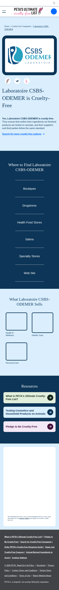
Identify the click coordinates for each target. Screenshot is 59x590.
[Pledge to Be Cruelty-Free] (29, 426)
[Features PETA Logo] (27, 81)
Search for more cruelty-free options (21, 134)
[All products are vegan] (17, 81)
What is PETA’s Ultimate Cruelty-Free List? (23, 537)
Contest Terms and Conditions (24, 570)
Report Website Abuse (42, 576)
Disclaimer (41, 565)
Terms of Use (24, 576)
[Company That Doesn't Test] (8, 81)
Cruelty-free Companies (21, 26)
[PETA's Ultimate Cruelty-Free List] (28, 11)
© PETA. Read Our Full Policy (19, 565)
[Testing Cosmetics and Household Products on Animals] (29, 412)
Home (6, 26)
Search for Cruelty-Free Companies (35, 542)
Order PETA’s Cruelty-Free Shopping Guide (23, 547)
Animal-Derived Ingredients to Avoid (28, 555)
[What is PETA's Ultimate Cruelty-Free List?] (29, 397)
